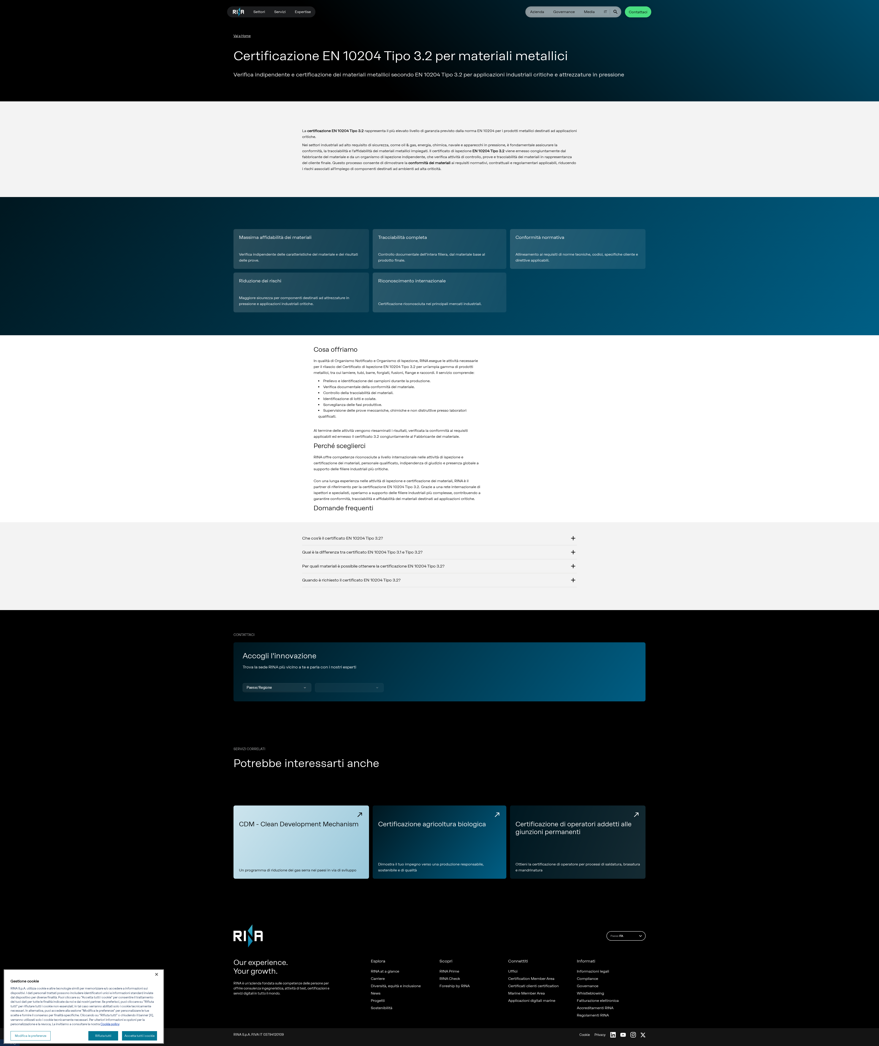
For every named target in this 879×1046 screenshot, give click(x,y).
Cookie (584, 1035)
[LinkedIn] (613, 1035)
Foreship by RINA (455, 986)
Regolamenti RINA (593, 1015)
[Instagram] (633, 1035)
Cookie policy (109, 1024)
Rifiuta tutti (103, 1035)
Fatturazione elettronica (598, 1001)
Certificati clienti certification (533, 986)
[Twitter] (643, 1035)
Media (589, 12)
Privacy (600, 1035)
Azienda (537, 12)
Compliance (587, 979)
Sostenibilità (381, 1008)
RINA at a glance (385, 971)
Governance (564, 12)
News (375, 993)
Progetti (378, 1001)
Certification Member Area (531, 979)
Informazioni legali (593, 971)
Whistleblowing (590, 993)
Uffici (513, 971)
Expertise (303, 12)
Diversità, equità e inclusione (396, 986)
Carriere (378, 979)
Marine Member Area (526, 993)
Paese (616, 936)
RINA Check (450, 979)
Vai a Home (242, 36)
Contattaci (638, 12)
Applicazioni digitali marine (531, 1001)
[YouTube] (623, 1035)
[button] (277, 687)
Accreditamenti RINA (595, 1008)
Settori (259, 12)
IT (605, 12)
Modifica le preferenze (30, 1035)
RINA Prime (449, 971)
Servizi (280, 12)
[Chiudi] (157, 974)
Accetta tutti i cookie (140, 1035)
